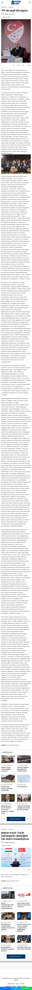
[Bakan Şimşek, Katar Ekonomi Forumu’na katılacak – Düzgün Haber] (8, 798)
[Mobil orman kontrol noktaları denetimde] (8, 778)
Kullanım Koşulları (10, 986)
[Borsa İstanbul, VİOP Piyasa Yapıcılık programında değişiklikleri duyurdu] (24, 916)
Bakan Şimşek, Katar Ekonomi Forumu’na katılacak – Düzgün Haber (7, 809)
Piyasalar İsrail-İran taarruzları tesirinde (24, 948)
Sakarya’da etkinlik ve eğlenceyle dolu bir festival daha (23, 808)
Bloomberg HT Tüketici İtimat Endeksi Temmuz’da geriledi (8, 927)
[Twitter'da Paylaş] (16, 988)
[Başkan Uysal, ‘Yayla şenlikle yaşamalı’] (8, 759)
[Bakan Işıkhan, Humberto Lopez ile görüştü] (8, 939)
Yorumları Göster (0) (15, 819)
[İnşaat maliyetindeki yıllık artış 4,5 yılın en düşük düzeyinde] (8, 895)
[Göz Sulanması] (24, 778)
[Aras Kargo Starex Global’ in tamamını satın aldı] (24, 895)
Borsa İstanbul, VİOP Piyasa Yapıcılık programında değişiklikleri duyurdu (24, 927)
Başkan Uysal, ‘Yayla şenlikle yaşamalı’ (6, 769)
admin (6, 14)
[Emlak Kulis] (16, 2)
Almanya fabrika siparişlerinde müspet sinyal (22, 769)
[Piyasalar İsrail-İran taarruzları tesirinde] (24, 939)
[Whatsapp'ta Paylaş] (26, 988)
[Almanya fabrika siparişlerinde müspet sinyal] (24, 759)
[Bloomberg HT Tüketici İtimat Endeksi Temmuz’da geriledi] (8, 916)
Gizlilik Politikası (22, 986)
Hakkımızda (11, 984)
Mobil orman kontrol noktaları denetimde (6, 788)
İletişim (22, 984)
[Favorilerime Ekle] (14, 65)
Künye (17, 984)
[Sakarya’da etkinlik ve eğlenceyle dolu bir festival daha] (24, 798)
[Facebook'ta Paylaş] (5, 988)
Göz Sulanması (22, 787)
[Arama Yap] (29, 2)
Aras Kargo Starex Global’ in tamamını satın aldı (23, 905)
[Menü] (2, 2)
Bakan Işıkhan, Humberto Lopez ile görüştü (7, 949)
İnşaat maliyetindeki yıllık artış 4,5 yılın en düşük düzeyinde (7, 905)
